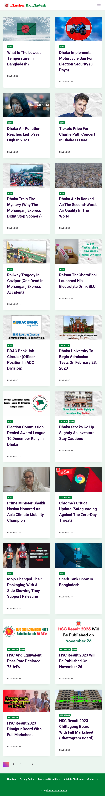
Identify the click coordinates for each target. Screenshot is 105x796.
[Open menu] (99, 5)
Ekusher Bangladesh (18, 146)
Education (65, 345)
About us (11, 779)
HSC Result (13, 649)
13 (31, 764)
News (10, 47)
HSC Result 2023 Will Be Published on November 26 (77, 661)
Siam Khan (14, 70)
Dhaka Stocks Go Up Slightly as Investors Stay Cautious (76, 433)
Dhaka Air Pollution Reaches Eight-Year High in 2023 (24, 134)
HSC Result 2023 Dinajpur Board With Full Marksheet (24, 729)
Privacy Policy (26, 779)
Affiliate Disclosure (74, 779)
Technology (65, 497)
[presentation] (26, 29)
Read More (14, 76)
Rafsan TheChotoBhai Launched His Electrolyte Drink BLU (78, 281)
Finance (63, 421)
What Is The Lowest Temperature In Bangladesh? (24, 58)
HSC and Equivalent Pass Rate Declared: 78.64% (24, 661)
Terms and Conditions (49, 779)
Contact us (92, 779)
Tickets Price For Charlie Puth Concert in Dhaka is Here (77, 134)
